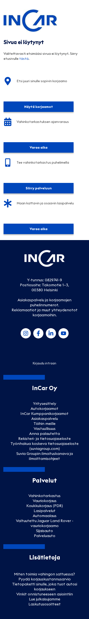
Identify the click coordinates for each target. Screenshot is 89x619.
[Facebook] (38, 333)
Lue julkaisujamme (44, 599)
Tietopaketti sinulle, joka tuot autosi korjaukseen (44, 586)
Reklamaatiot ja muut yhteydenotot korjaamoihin (45, 312)
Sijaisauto (44, 530)
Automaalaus (44, 515)
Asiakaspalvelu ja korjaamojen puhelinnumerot (44, 302)
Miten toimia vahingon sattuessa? (44, 574)
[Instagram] (26, 333)
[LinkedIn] (51, 333)
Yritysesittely (44, 403)
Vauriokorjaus (44, 500)
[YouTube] (63, 333)
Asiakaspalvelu (44, 418)
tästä (23, 58)
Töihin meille (44, 423)
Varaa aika (38, 147)
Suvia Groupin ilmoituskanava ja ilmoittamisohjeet (44, 456)
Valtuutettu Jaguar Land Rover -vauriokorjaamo (44, 523)
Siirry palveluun (39, 188)
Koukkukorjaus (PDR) (44, 505)
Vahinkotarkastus (44, 495)
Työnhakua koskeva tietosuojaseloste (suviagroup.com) (44, 446)
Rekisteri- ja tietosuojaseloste (44, 438)
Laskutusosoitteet (44, 604)
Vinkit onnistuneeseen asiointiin (44, 594)
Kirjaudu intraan (44, 363)
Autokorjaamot (44, 408)
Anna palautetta (44, 433)
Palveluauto (44, 535)
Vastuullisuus (45, 428)
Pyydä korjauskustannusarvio (45, 579)
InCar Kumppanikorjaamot (44, 413)
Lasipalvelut (45, 510)
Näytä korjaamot (38, 107)
